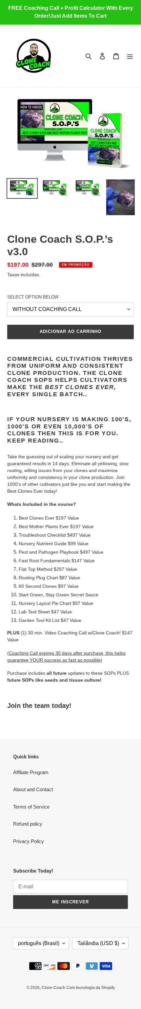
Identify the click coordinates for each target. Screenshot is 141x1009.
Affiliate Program (31, 772)
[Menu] (130, 56)
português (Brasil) (38, 943)
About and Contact (33, 789)
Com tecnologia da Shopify (91, 987)
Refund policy (27, 824)
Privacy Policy (28, 841)
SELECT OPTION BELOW (32, 297)
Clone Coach (53, 987)
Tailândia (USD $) (98, 943)
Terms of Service (31, 807)
